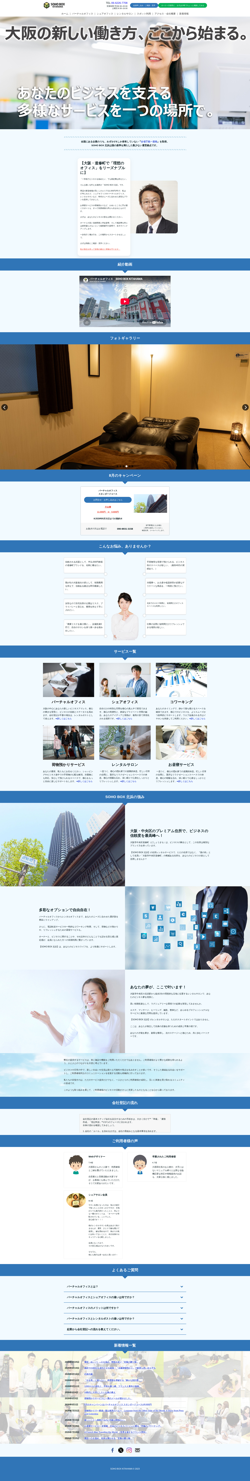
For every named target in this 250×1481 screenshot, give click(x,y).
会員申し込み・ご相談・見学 (144, 5)
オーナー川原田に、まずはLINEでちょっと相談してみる (182, 5)
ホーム (64, 13)
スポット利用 (144, 13)
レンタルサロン (125, 13)
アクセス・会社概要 (165, 13)
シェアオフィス (105, 13)
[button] (117, 466)
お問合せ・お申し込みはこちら (108, 500)
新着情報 (184, 13)
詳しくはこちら (64, 718)
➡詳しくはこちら (124, 718)
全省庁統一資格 (149, 141)
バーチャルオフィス (82, 13)
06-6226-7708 (119, 2)
